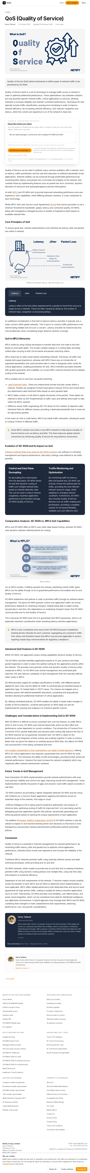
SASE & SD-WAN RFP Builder (13, 1003)
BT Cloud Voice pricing (55, 1041)
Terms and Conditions (55, 1126)
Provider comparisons (55, 1011)
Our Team (50, 1106)
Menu (84, 3)
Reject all (52, 1169)
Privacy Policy (52, 1118)
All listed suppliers (53, 1007)
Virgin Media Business (11, 1106)
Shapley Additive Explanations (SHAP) (36, 820)
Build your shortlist (53, 999)
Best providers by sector (56, 1015)
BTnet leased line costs (55, 1045)
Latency (15, 293)
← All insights (9, 979)
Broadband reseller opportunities (15, 1086)
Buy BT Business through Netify (58, 1053)
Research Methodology (55, 1102)
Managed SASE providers (12, 1045)
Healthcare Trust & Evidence (13, 1072)
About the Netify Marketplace (57, 1086)
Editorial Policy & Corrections (57, 1094)
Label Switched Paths (17, 384)
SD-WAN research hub (11, 1041)
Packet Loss (41, 293)
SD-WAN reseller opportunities (14, 1090)
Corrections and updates (56, 1130)
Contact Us (51, 1114)
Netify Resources (9, 1068)
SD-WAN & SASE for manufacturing (15, 1064)
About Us (50, 1082)
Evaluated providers (54, 1003)
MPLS (15, 192)
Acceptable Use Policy (55, 1098)
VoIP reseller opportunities (12, 1094)
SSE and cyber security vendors (14, 1049)
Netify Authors (52, 1110)
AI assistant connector (55, 1023)
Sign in (62, 3)
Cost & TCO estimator (54, 1037)
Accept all (82, 1169)
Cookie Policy (52, 1122)
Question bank (8, 1015)
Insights (7, 12)
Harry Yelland (10, 24)
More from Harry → (23, 968)
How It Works (7, 999)
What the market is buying (56, 1019)
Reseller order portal (10, 1110)
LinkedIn (21, 938)
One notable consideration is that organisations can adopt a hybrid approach (39, 750)
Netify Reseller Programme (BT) (14, 1098)
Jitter (27, 293)
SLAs (53, 204)
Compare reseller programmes (14, 1082)
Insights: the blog (9, 1037)
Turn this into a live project (20, 150)
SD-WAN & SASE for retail (12, 1057)
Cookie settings (67, 1169)
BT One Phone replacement (57, 1049)
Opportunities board (10, 1011)
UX (45, 112)
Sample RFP (7, 1019)
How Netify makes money (56, 1090)
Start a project (72, 3)
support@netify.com (80, 1143)
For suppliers (7, 1027)
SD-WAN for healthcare (11, 1053)
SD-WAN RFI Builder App (11, 1023)
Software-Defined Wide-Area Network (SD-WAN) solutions (31, 452)
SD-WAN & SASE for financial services (16, 1060)
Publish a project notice (11, 1007)
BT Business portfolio (10, 1102)
